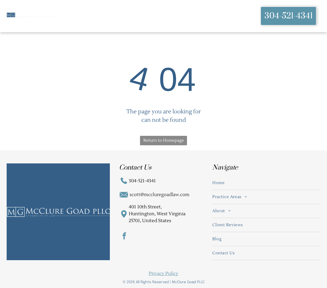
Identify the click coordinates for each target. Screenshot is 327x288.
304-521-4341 (142, 181)
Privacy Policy (163, 274)
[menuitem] (77, 16)
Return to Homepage (163, 140)
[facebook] (124, 236)
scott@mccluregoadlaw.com (159, 195)
